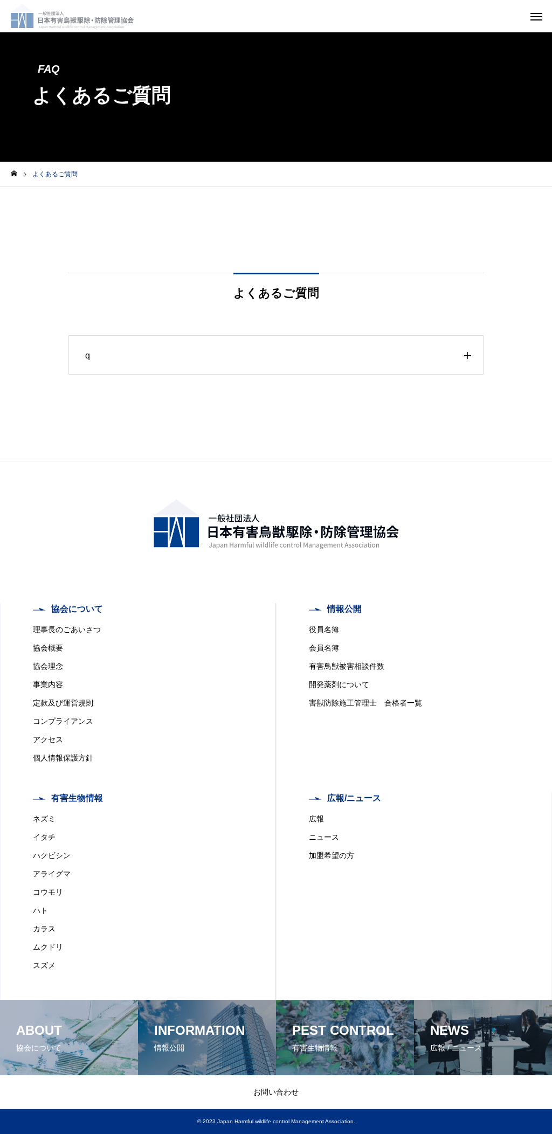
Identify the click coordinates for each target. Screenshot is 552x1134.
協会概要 (48, 648)
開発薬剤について (339, 684)
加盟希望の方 (331, 855)
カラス (44, 928)
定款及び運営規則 (63, 703)
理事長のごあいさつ (67, 629)
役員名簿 (324, 629)
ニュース (324, 837)
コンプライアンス (63, 721)
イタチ (44, 837)
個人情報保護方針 (63, 757)
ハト (40, 910)
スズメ (44, 965)
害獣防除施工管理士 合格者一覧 (365, 703)
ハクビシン (52, 855)
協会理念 (48, 666)
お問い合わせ (276, 1092)
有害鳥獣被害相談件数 (346, 666)
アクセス (48, 739)
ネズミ (44, 818)
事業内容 (48, 684)
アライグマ (52, 873)
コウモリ (48, 892)
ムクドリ (48, 947)
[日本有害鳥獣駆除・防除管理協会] (72, 16)
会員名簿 (324, 648)
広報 (316, 818)
